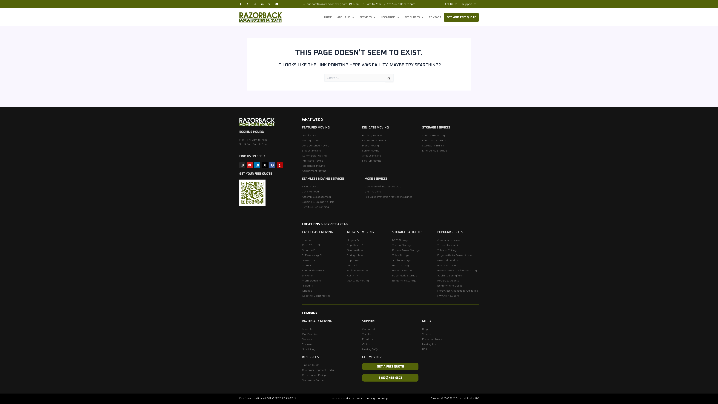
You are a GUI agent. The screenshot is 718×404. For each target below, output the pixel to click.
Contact (435, 17)
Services (366, 17)
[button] (451, 4)
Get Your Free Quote (461, 17)
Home (328, 17)
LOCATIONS (388, 17)
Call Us (449, 4)
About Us (343, 17)
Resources (412, 17)
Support (467, 4)
